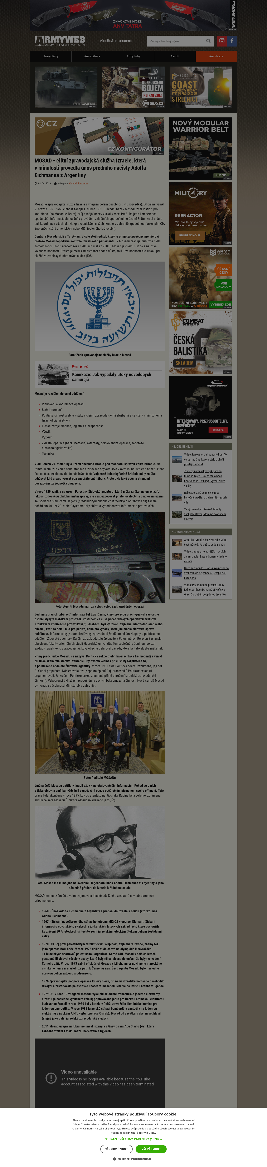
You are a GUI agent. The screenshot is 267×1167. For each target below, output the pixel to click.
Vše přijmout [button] (151, 1149)
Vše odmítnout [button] (116, 1149)
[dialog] (133, 1137)
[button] (133, 1139)
